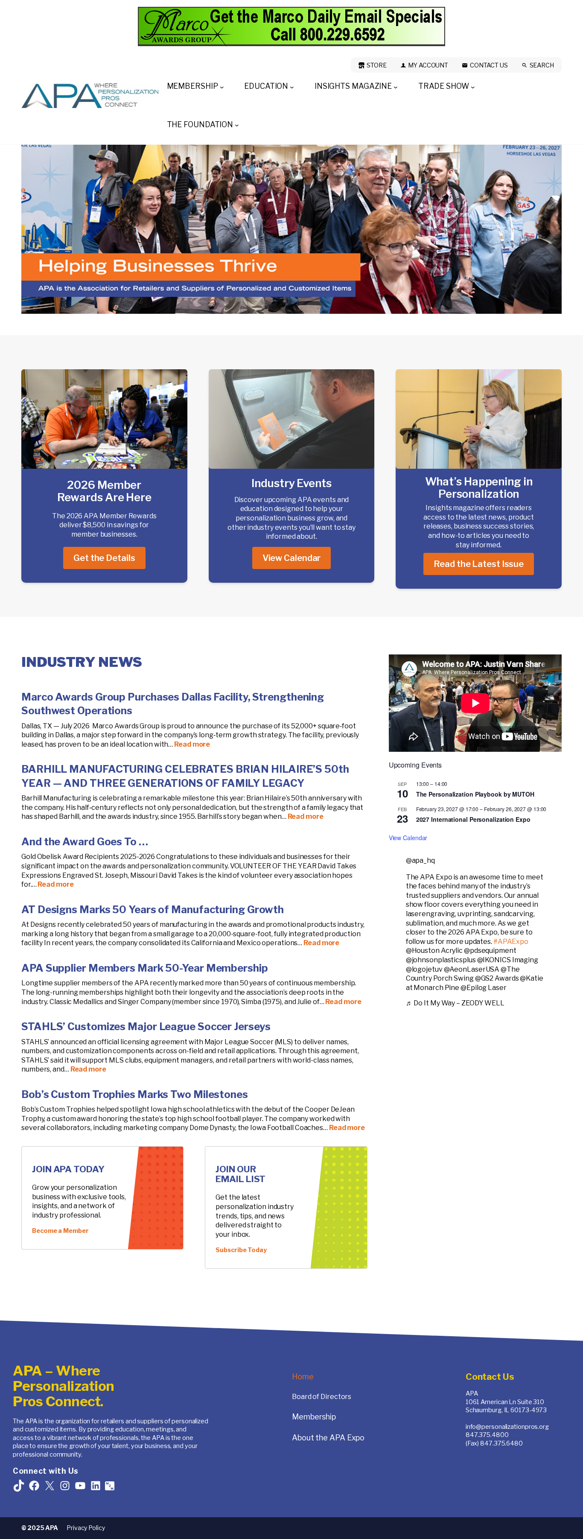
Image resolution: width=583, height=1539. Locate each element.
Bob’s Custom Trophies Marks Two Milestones (135, 1094)
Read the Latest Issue (479, 564)
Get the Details (104, 558)
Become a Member (60, 1231)
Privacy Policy (86, 1527)
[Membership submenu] (222, 87)
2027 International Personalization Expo (473, 819)
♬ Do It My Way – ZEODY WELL (455, 1003)
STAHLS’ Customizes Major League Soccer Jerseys (145, 1026)
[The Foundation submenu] (237, 125)
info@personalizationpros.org (507, 1427)
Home (303, 1376)
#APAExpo (510, 941)
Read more (192, 744)
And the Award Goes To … (84, 841)
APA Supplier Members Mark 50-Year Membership (144, 968)
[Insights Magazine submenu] (396, 87)
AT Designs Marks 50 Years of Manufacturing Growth (152, 909)
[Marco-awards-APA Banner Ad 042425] (291, 27)
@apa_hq (420, 860)
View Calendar (291, 558)
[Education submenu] (292, 87)
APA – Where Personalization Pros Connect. (63, 1386)
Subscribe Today (241, 1250)
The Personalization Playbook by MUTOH (475, 794)
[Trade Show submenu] (473, 87)
